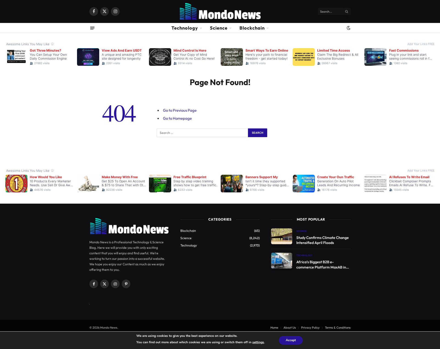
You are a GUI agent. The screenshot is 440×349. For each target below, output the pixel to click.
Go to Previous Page (180, 110)
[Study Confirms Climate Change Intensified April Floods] (281, 236)
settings (258, 342)
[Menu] (92, 28)
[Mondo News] (220, 11)
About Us (289, 327)
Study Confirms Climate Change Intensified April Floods (322, 240)
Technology (184, 28)
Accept (291, 340)
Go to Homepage (177, 118)
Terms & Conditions (338, 327)
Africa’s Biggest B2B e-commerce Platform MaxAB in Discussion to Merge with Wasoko (321, 265)
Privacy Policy (310, 327)
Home (274, 327)
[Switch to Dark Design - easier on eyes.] (348, 28)
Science (219, 28)
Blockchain (252, 28)
